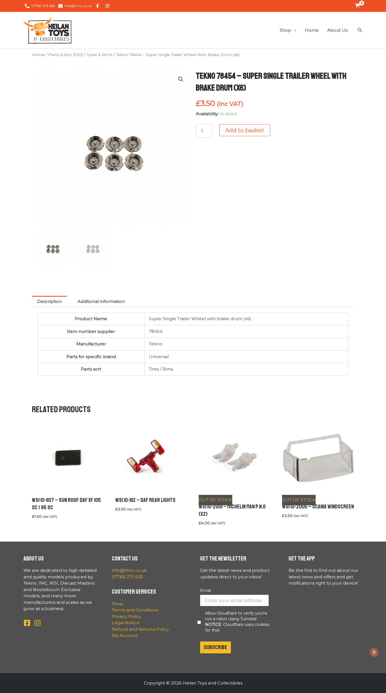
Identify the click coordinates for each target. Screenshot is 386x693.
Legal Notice (125, 622)
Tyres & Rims (99, 54)
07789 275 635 (127, 576)
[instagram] (108, 6)
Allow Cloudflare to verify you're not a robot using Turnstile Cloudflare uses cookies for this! (237, 622)
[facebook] (98, 6)
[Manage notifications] (374, 652)
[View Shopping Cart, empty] (357, 5)
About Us (337, 30)
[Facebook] (27, 622)
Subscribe (215, 647)
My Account (125, 635)
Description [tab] (49, 301)
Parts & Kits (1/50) (65, 54)
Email (205, 590)
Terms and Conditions (135, 610)
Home (312, 30)
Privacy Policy (126, 616)
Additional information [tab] (101, 301)
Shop (285, 30)
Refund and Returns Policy (140, 629)
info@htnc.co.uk (129, 570)
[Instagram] (37, 622)
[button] (293, 30)
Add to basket (244, 130)
